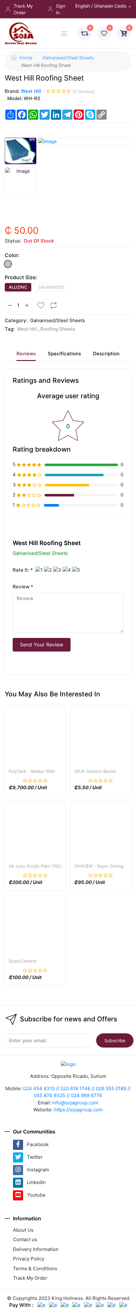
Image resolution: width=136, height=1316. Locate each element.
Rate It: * (23, 570)
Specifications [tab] (64, 354)
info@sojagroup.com (75, 1103)
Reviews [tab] (26, 354)
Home (25, 57)
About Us (23, 1230)
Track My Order (23, 9)
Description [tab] (106, 354)
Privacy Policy (28, 1259)
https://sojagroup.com (78, 1110)
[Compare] (53, 305)
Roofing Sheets (57, 329)
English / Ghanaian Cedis (100, 6)
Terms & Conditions (35, 1268)
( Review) (84, 91)
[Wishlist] (40, 305)
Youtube (36, 1195)
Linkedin (36, 1182)
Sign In (60, 9)
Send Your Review (41, 644)
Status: (13, 241)
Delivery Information (36, 1249)
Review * (23, 587)
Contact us (25, 1239)
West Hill (31, 91)
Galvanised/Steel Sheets (68, 57)
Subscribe (114, 1040)
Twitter (35, 1157)
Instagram (38, 1170)
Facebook (38, 1144)
